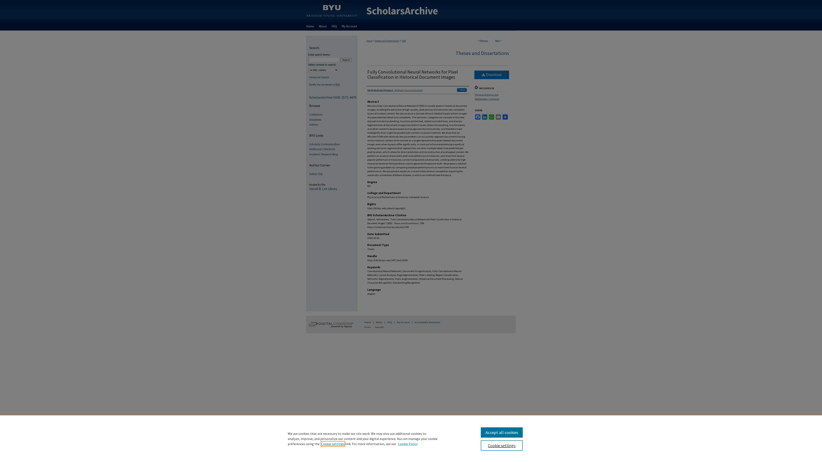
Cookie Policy (408, 444)
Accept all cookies (501, 432)
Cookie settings (332, 444)
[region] (411, 438)
